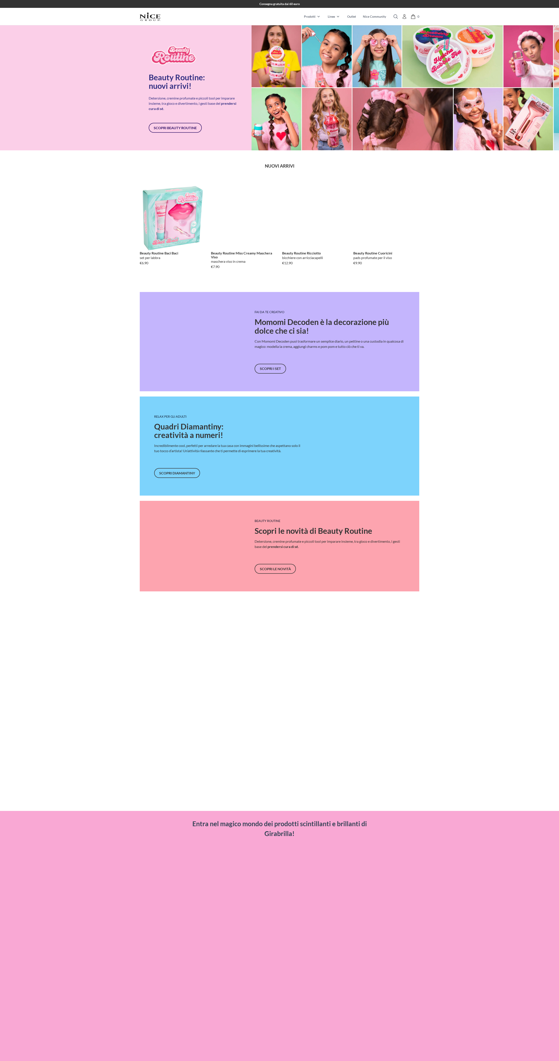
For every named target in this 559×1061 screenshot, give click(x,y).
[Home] (150, 16)
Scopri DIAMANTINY (177, 473)
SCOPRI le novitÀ (275, 569)
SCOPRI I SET (270, 368)
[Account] (404, 16)
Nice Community (374, 16)
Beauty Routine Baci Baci (159, 253)
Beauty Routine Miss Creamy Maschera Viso (241, 255)
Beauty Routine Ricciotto (301, 253)
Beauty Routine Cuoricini (372, 253)
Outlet (351, 16)
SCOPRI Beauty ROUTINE (175, 128)
